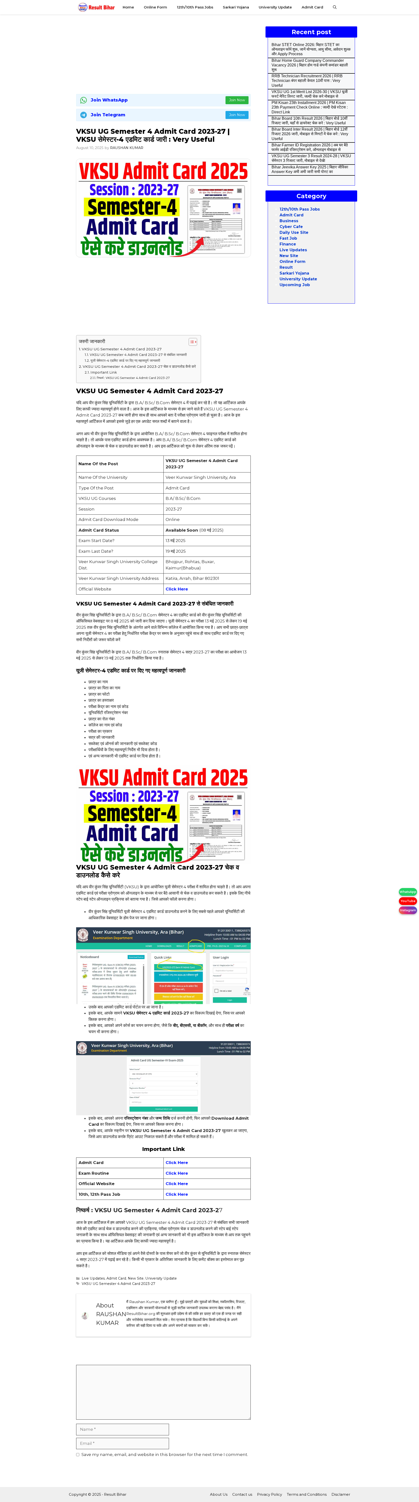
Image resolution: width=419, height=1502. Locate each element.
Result (286, 267)
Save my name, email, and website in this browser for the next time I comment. (164, 1454)
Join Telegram (108, 115)
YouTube (408, 901)
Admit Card (312, 7)
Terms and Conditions (307, 1494)
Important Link (103, 372)
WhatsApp (408, 892)
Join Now (237, 100)
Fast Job (288, 238)
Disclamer (340, 1494)
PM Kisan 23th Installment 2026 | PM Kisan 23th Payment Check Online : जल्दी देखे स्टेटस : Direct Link (310, 107)
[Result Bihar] (96, 7)
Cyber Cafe (291, 226)
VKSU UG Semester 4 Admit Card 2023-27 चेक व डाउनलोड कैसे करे (139, 366)
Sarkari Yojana (236, 7)
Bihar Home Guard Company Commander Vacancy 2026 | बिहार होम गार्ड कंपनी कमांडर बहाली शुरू (310, 65)
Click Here (177, 1162)
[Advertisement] (163, 53)
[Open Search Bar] (334, 7)
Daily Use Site (294, 232)
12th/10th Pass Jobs (195, 7)
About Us (218, 1494)
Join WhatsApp (109, 100)
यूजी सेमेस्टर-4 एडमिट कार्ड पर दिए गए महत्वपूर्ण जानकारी (125, 360)
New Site (136, 1278)
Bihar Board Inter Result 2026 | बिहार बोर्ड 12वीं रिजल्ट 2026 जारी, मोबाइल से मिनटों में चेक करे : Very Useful (310, 134)
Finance (288, 244)
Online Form (155, 7)
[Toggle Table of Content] (190, 342)
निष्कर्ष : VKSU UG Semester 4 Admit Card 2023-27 (133, 378)
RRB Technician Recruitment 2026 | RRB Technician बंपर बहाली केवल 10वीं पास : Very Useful (307, 80)
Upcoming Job (295, 285)
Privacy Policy (269, 1494)
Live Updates (93, 1278)
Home (128, 7)
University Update (275, 7)
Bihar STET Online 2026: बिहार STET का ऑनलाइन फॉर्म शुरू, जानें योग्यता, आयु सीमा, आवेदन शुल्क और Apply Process (311, 49)
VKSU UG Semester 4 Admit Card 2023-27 (121, 349)
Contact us (242, 1494)
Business (289, 221)
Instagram (408, 910)
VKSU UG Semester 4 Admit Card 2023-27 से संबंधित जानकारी (138, 355)
